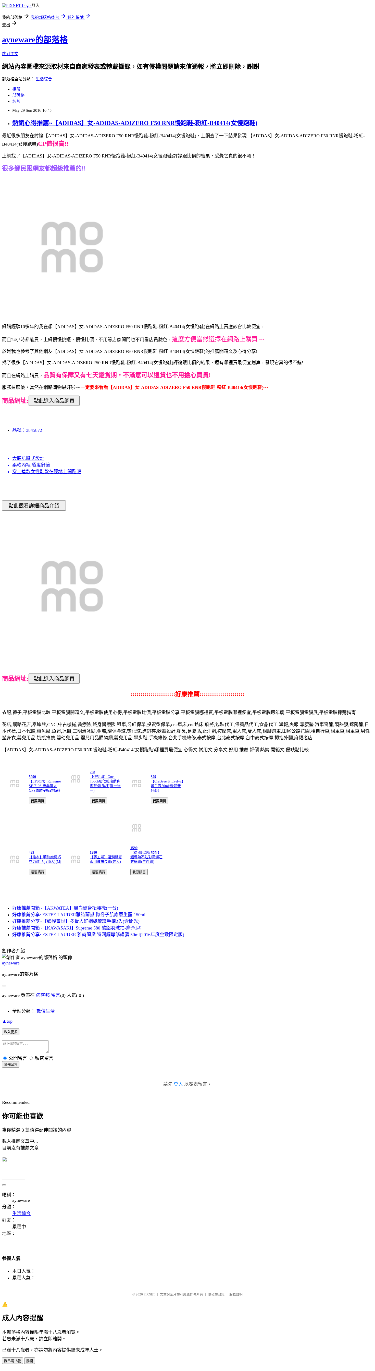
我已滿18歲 (12, 1361)
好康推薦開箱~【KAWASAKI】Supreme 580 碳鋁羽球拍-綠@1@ (77, 928)
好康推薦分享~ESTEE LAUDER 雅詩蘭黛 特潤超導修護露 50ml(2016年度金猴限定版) (98, 934)
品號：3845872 (27, 430)
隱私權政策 (216, 1294)
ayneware (11, 962)
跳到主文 (10, 54)
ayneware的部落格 (35, 39)
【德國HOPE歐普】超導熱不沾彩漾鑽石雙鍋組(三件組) (146, 857)
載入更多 (10, 1032)
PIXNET (149, 1294)
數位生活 (45, 1011)
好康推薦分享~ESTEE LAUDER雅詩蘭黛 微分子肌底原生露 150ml (78, 914)
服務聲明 (236, 1294)
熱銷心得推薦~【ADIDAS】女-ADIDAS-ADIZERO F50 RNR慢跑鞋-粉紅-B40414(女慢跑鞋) (134, 123)
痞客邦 (43, 995)
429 (31, 852)
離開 (29, 1361)
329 (153, 777)
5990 (32, 777)
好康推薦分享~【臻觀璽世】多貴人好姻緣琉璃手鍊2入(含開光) (76, 921)
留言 (55, 995)
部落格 (18, 95)
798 (92, 772)
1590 (134, 848)
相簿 (16, 89)
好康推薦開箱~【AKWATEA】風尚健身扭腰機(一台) (65, 908)
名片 (16, 101)
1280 (93, 852)
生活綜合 (44, 79)
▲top (7, 1021)
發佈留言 (10, 1065)
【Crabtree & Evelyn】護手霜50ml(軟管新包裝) (167, 785)
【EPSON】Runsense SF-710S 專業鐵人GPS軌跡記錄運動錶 (45, 785)
